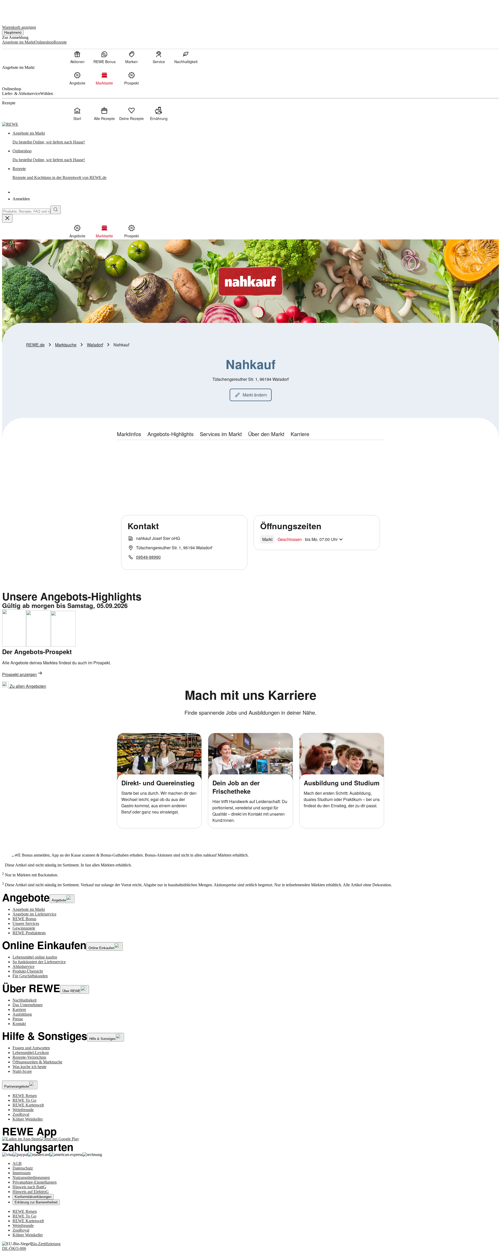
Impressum (22, 1173)
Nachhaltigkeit (25, 1000)
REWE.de (35, 345)
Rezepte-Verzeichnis (29, 1057)
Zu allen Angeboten (27, 686)
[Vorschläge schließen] (7, 218)
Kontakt (19, 1023)
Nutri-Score (22, 1071)
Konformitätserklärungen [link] (33, 1197)
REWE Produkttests (29, 933)
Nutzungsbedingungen (31, 1177)
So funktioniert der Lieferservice (39, 962)
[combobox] (26, 211)
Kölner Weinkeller (28, 1119)
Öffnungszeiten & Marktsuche (37, 1062)
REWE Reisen (25, 1095)
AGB (17, 1163)
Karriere (19, 1009)
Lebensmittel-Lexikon (31, 1052)
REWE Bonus (24, 919)
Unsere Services (26, 923)
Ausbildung (22, 1014)
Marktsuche (65, 345)
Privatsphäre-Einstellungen (35, 1182)
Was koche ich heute (29, 1066)
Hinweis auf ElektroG (31, 1191)
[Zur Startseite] (20, 10)
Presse (18, 1019)
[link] (256, 137)
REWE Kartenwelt (28, 1105)
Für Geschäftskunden (30, 976)
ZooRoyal (21, 1114)
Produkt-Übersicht (28, 971)
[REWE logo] (10, 124)
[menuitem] (77, 57)
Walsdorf (95, 345)
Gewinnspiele (24, 928)
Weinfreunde (23, 1109)
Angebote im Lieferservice (34, 914)
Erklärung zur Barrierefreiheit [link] (36, 1202)
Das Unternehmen (28, 1005)
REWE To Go (24, 1100)
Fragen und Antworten (31, 1048)
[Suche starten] (55, 210)
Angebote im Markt (29, 909)
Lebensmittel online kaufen (35, 957)
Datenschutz (23, 1168)
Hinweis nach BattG (29, 1187)
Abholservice (23, 966)
